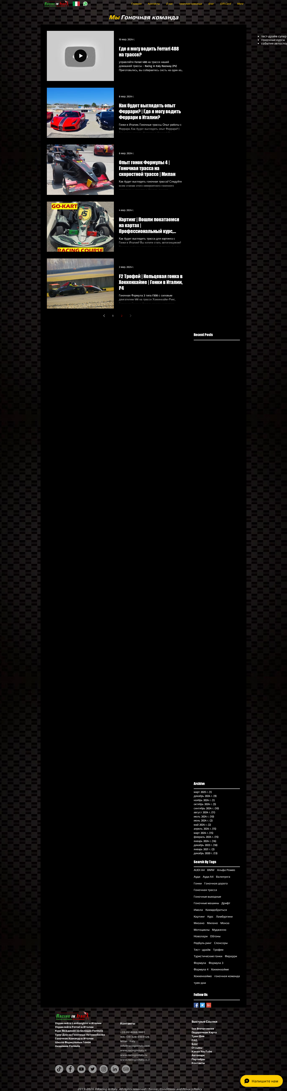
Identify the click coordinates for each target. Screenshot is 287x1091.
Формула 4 (201, 969)
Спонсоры (221, 943)
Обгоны (215, 936)
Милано (212, 923)
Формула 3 (216, 963)
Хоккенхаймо (203, 976)
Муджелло (219, 929)
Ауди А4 (208, 876)
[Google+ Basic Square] (208, 1005)
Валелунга (223, 876)
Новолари (201, 936)
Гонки (198, 883)
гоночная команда (227, 976)
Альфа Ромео (226, 870)
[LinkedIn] (115, 1069)
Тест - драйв (202, 949)
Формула (200, 963)
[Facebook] (70, 1069)
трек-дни (200, 982)
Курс (210, 916)
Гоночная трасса (205, 890)
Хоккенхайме (220, 969)
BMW (211, 870)
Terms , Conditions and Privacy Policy (175, 1089)
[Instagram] (104, 1069)
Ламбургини (224, 916)
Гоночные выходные (207, 896)
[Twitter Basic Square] (202, 1005)
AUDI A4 (199, 870)
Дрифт (225, 903)
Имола (198, 909)
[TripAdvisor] (126, 1069)
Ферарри (231, 956)
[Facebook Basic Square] (196, 1005)
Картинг (199, 916)
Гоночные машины (206, 903)
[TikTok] (59, 1069)
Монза (224, 923)
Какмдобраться (216, 909)
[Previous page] (104, 315)
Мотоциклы (201, 929)
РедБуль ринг (203, 943)
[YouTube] (81, 1069)
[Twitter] (92, 1069)
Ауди (197, 876)
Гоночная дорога (216, 883)
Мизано (199, 923)
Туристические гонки (208, 956)
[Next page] (130, 315)
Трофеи (218, 949)
